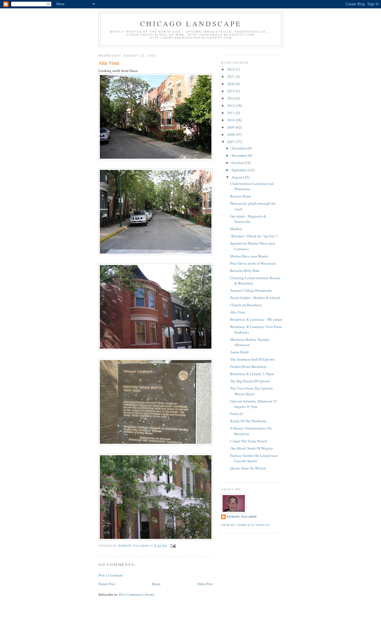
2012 (231, 105)
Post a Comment (110, 575)
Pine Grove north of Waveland (253, 263)
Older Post (205, 583)
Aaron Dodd (239, 352)
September (240, 169)
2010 (231, 119)
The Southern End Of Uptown (252, 359)
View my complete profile (245, 525)
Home (156, 583)
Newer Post (106, 583)
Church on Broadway (246, 304)
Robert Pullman (242, 516)
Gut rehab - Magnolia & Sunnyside (248, 219)
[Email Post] (173, 545)
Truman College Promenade (251, 290)
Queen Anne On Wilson (248, 468)
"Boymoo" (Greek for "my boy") (253, 235)
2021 (231, 76)
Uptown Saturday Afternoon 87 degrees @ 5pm (253, 404)
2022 (231, 69)
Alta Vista (237, 312)
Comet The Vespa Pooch (248, 440)
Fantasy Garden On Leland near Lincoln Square (254, 458)
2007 (231, 141)
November (240, 155)
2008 (231, 134)
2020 (231, 83)
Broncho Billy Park (244, 270)
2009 (231, 127)
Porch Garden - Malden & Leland (255, 297)
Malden (236, 228)
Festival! (236, 413)
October (238, 162)
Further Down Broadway (248, 366)
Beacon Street (240, 196)
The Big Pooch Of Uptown (250, 381)
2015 (231, 90)
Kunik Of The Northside (248, 420)
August (237, 177)
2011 (231, 112)
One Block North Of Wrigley (251, 448)
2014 (231, 98)
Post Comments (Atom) (136, 594)
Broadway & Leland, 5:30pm (252, 373)
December (239, 148)
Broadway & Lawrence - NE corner (256, 319)
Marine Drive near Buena (249, 256)
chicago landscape (191, 23)
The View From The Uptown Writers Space (251, 391)
